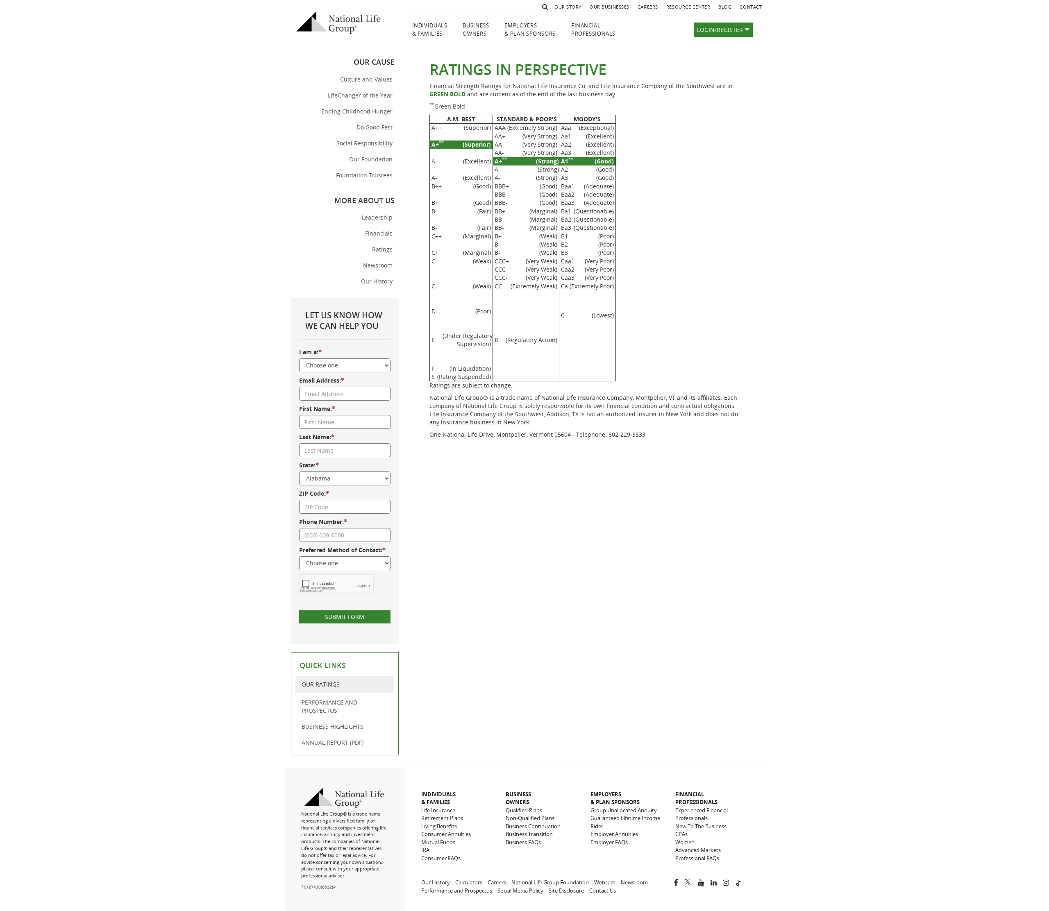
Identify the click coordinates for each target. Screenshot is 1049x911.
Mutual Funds (438, 842)
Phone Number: (321, 522)
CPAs (681, 834)
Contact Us (602, 890)
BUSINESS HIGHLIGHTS (332, 726)
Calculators (468, 882)
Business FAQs (523, 842)
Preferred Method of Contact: (340, 550)
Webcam (604, 882)
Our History (380, 283)
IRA (425, 850)
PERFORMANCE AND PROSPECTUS (329, 706)
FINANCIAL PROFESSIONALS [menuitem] (593, 29)
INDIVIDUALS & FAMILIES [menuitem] (429, 29)
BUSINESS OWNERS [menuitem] (476, 29)
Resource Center (688, 7)
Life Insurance (438, 810)
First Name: (315, 408)
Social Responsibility (364, 143)
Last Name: (315, 437)
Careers (650, 8)
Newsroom (378, 265)
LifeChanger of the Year (360, 95)
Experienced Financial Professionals (701, 814)
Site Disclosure (566, 890)
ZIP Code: (312, 493)
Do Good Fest (374, 127)
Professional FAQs (697, 858)
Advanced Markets (698, 850)
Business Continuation (533, 826)
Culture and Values (366, 79)
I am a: (308, 352)
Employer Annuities (614, 834)
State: (307, 465)
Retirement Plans (442, 818)
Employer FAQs (609, 842)
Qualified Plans (524, 810)
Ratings (382, 249)
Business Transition (529, 834)
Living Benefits (439, 826)
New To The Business (701, 826)
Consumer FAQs (441, 858)
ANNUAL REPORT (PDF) (332, 742)
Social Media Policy (520, 890)
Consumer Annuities (446, 834)
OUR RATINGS (321, 684)
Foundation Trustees (364, 175)
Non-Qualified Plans (530, 818)
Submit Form (344, 617)
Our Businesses (609, 7)
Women (685, 842)
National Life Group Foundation (550, 882)
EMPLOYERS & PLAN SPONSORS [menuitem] (529, 29)
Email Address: (320, 380)
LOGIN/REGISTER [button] (721, 30)
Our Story (567, 7)
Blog (727, 8)
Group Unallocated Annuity (623, 810)
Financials (379, 233)
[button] (543, 7)
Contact (751, 7)
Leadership (377, 217)
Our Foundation (371, 159)
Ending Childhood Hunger (357, 111)
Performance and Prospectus (456, 890)
